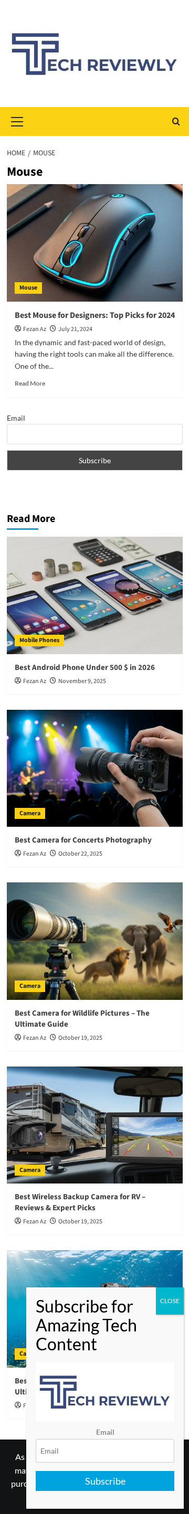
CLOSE (170, 1301)
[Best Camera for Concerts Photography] (95, 768)
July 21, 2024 (75, 329)
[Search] (176, 121)
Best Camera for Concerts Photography (83, 840)
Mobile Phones (39, 640)
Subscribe (105, 1481)
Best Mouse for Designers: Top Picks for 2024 (95, 315)
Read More (30, 383)
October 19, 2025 (80, 1037)
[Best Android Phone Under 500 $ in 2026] (95, 595)
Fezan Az (34, 329)
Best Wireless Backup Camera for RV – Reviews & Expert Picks (80, 1202)
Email (16, 417)
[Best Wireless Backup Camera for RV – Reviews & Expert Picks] (95, 1125)
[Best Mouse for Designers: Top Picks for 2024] (95, 242)
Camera (29, 813)
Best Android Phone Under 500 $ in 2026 (85, 667)
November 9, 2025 (82, 681)
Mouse (28, 287)
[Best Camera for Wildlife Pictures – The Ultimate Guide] (95, 940)
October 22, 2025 (80, 853)
